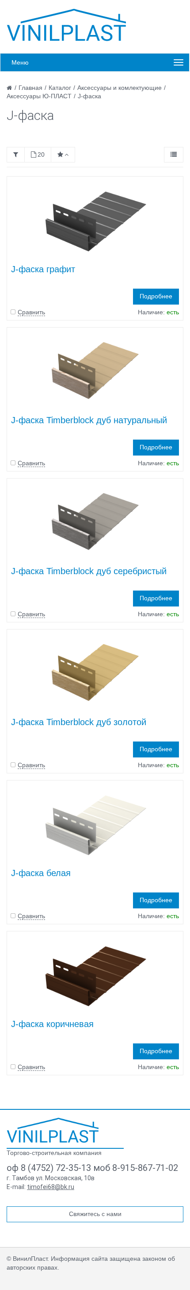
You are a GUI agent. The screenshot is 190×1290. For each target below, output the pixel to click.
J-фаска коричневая (52, 1024)
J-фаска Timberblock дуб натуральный (89, 420)
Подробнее (156, 296)
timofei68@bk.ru (50, 1186)
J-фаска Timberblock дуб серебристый (89, 571)
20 (41, 154)
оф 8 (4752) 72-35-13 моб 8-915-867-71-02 (92, 1168)
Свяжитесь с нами (95, 1213)
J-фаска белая (41, 873)
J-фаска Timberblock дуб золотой (78, 722)
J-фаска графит (43, 269)
